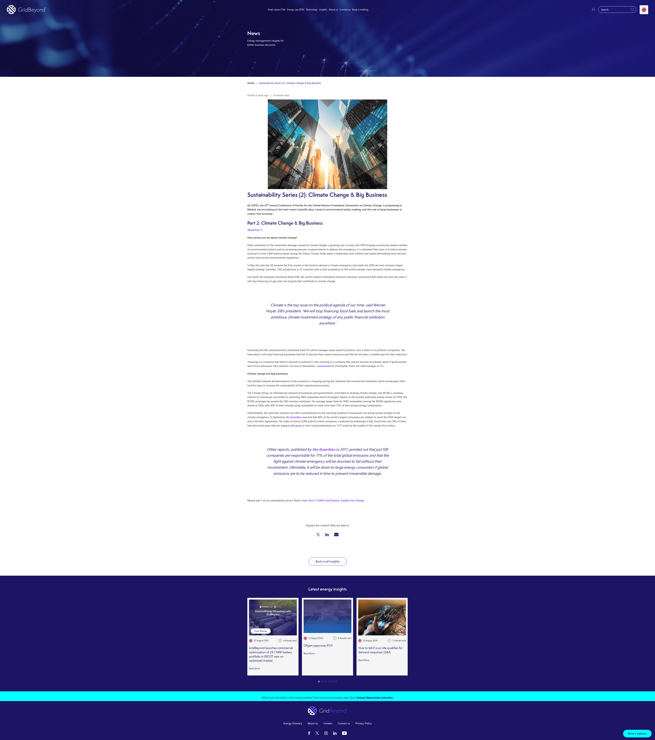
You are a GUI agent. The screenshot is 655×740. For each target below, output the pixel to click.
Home (250, 83)
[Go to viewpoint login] (593, 9)
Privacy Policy (363, 723)
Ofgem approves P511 (318, 646)
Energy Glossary (292, 723)
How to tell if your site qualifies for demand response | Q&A (380, 650)
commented (324, 366)
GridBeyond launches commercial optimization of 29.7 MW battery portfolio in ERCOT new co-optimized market (271, 654)
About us (333, 9)
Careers (327, 723)
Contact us (345, 9)
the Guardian (293, 417)
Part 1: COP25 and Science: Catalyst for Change (336, 500)
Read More (254, 668)
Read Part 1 (255, 230)
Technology (311, 9)
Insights (323, 9)
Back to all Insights (328, 561)
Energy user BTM (295, 9)
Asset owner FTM (276, 9)
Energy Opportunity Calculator (375, 697)
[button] (318, 534)
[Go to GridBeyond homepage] (26, 9)
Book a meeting (360, 9)
